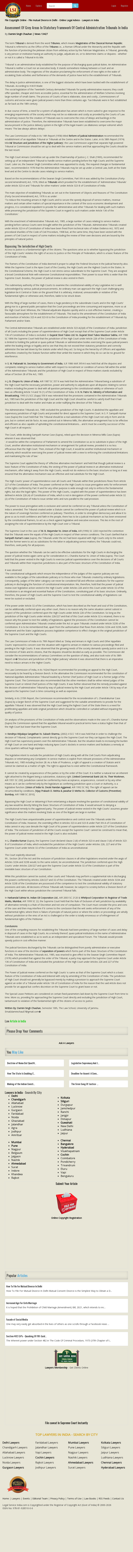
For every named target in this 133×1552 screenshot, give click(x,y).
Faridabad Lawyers (46, 1442)
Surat (14, 1167)
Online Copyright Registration (66, 1217)
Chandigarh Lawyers (14, 1447)
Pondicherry (68, 1162)
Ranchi (65, 1112)
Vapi (63, 1172)
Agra (14, 1128)
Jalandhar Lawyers (46, 1447)
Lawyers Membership (56, 1367)
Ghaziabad (17, 1121)
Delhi (14, 1096)
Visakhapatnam (70, 1151)
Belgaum (16, 1153)
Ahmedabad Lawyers (80, 1462)
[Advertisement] (66, 1245)
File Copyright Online (15, 20)
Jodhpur (16, 1131)
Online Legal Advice (69, 20)
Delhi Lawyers (10, 1442)
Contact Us (118, 1498)
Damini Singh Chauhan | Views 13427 (28, 33)
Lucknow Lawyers (13, 1457)
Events (26, 1498)
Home (28, 5)
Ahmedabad (18, 1163)
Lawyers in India (90, 20)
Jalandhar (17, 1124)
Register (124, 5)
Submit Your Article (67, 1183)
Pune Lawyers (76, 1447)
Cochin (65, 1154)
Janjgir (65, 1115)
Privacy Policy (57, 1498)
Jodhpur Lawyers (45, 1467)
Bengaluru (67, 1176)
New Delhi (67, 1126)
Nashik (15, 1160)
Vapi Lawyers (43, 1452)
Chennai (66, 1140)
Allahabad (17, 1103)
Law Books (90, 1498)
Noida (15, 1117)
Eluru (64, 1169)
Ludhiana (66, 1129)
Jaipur (64, 1133)
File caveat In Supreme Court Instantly (66, 1422)
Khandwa (17, 1174)
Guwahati (66, 1122)
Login (113, 5)
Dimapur (66, 1119)
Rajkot (15, 1178)
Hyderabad (67, 1147)
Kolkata (65, 1097)
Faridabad (17, 1113)
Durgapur (67, 1105)
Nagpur (16, 1149)
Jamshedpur (68, 1108)
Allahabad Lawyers (13, 1452)
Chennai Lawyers (111, 1462)
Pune (14, 1145)
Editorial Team (40, 1498)
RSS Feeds (104, 1498)
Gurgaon (16, 1110)
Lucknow (16, 1106)
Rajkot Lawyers (44, 1462)
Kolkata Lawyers (111, 1442)
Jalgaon (16, 1156)
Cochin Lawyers (44, 1457)
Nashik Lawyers (77, 1457)
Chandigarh (18, 1099)
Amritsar (16, 1135)
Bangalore (67, 1144)
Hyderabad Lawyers (113, 1467)
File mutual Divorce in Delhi (43, 20)
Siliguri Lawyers (110, 1447)
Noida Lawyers (11, 1462)
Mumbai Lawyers (78, 1442)
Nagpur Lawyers (78, 1452)
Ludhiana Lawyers (112, 1457)
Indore (15, 1170)
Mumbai (16, 1142)
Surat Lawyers (76, 1467)
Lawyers (16, 1498)
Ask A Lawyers (66, 1043)
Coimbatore (68, 1158)
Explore (39, 5)
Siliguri (65, 1101)
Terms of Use (74, 1498)
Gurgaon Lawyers (13, 1467)
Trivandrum (68, 1165)
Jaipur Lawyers (110, 1452)
